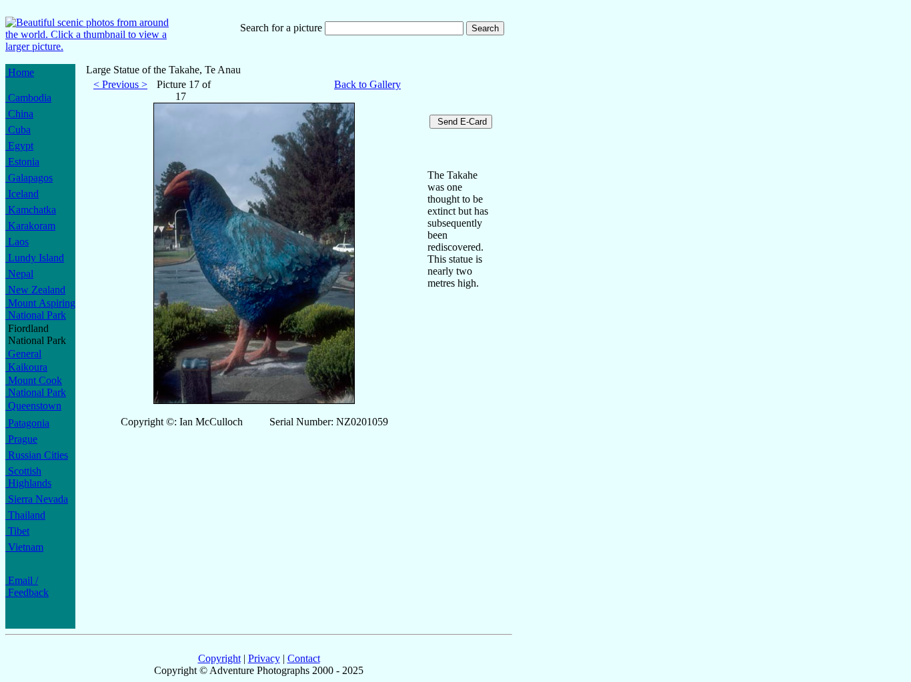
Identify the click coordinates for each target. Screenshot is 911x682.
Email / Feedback (27, 586)
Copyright (219, 658)
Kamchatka (30, 209)
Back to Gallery (367, 84)
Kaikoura (26, 367)
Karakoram (30, 225)
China (19, 113)
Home (19, 72)
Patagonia (27, 423)
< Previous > (120, 84)
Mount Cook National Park (35, 386)
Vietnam (24, 547)
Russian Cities (36, 455)
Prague (21, 439)
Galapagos (29, 177)
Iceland (22, 193)
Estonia (22, 161)
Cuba (18, 129)
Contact (303, 658)
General (23, 353)
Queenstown (33, 405)
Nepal (19, 273)
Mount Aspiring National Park (40, 309)
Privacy (264, 658)
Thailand (25, 515)
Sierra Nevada (36, 499)
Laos (17, 241)
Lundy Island (34, 257)
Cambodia (28, 97)
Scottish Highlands (28, 477)
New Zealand (35, 289)
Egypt (19, 145)
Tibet (17, 531)
